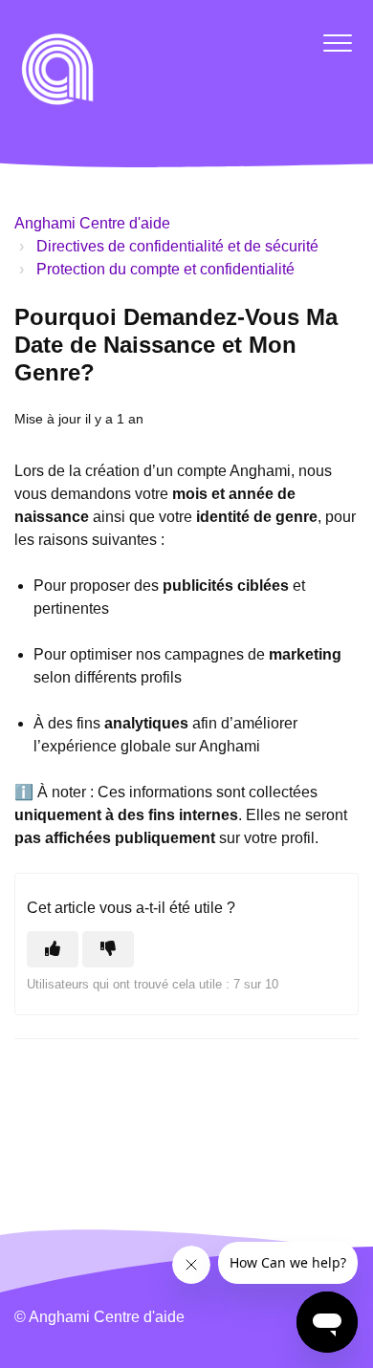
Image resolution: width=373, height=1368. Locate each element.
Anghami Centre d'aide (92, 223)
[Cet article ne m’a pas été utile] (108, 949)
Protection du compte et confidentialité (165, 269)
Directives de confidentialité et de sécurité (177, 246)
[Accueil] (57, 69)
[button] (337, 42)
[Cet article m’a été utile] (52, 949)
